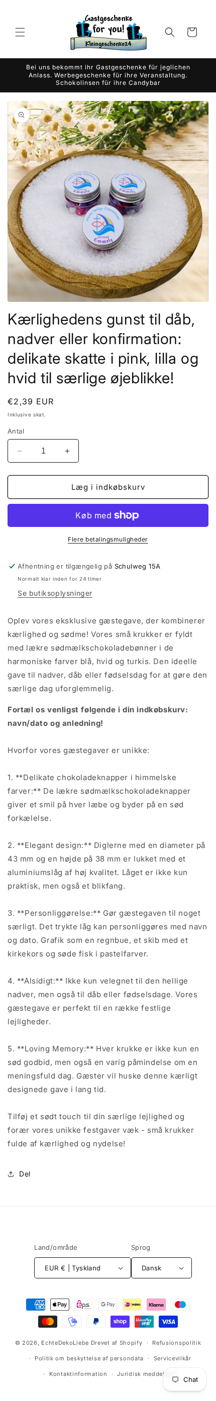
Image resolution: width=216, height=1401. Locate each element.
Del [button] (25, 1173)
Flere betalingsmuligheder (108, 539)
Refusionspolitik (176, 1342)
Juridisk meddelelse (146, 1373)
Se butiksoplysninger (55, 593)
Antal (16, 431)
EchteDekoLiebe (65, 1342)
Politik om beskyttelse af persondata (89, 1358)
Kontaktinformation (78, 1373)
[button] (20, 32)
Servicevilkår (172, 1358)
